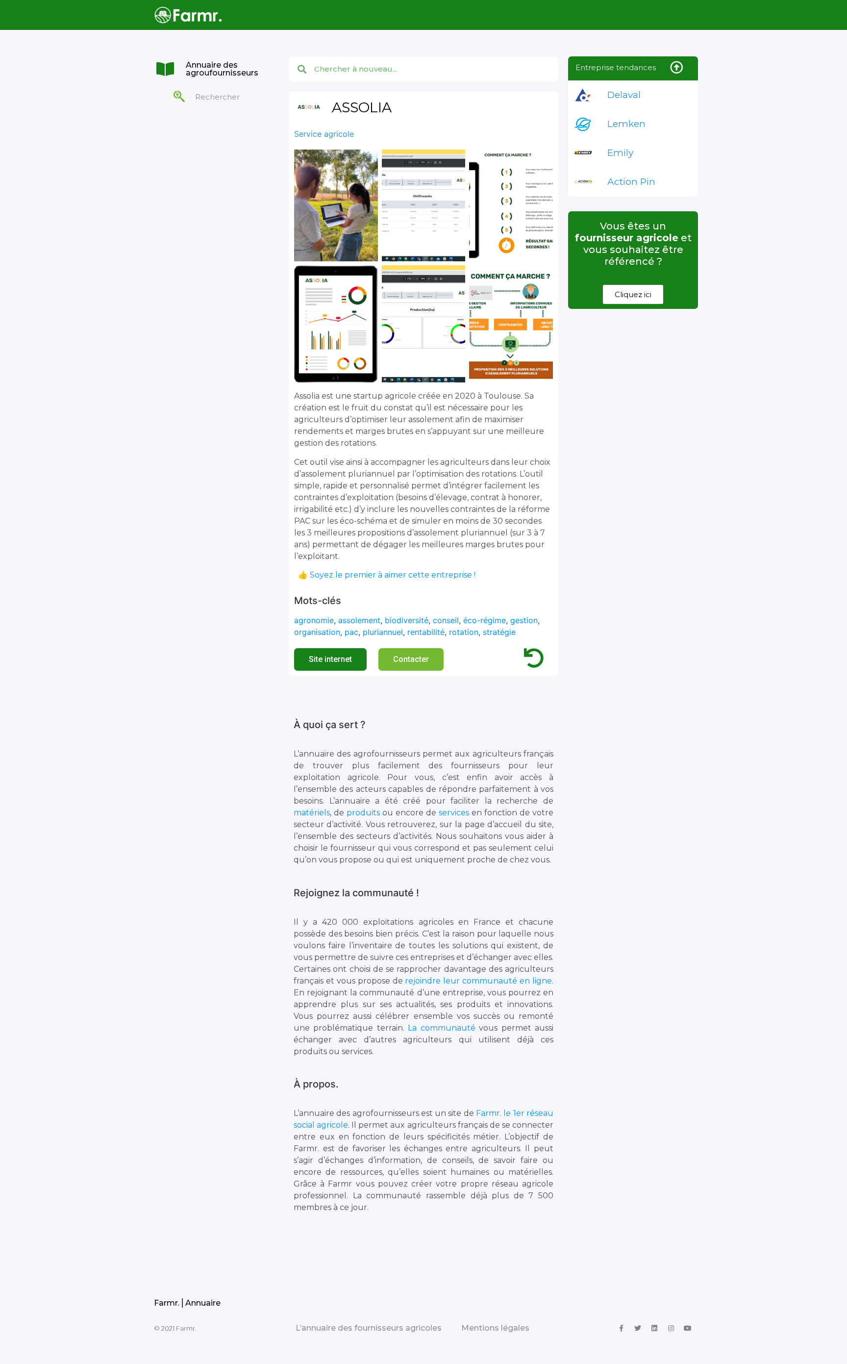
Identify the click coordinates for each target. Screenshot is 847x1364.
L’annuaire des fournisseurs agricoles (369, 1328)
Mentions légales (495, 1328)
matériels (312, 812)
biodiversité (406, 620)
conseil (446, 620)
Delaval (624, 95)
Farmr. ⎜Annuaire (187, 1303)
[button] (330, 659)
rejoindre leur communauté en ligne (478, 980)
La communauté (441, 1028)
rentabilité (426, 632)
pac (351, 632)
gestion (524, 620)
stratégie (499, 632)
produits (363, 812)
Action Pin (631, 181)
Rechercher (217, 96)
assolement (359, 620)
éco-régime (484, 620)
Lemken (626, 123)
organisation (317, 632)
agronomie (314, 620)
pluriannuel (383, 632)
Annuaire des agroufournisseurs (222, 68)
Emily (620, 152)
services (454, 812)
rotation (463, 632)
